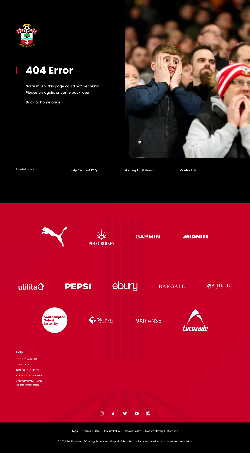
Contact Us (188, 170)
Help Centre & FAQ (84, 170)
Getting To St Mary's (139, 170)
